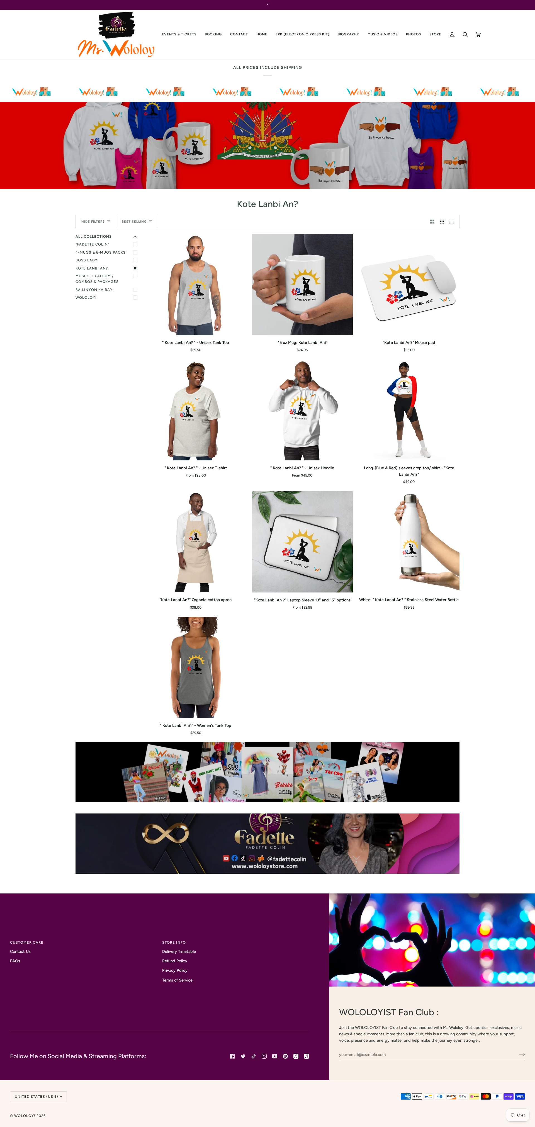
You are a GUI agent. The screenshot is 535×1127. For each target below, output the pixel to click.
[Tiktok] (253, 1056)
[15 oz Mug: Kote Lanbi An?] (302, 284)
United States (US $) (36, 1096)
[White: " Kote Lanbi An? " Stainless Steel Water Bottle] (408, 541)
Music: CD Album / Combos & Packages (97, 279)
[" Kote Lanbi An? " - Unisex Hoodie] (302, 409)
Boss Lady (87, 260)
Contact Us (20, 951)
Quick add (196, 328)
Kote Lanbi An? (92, 268)
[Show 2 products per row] (432, 221)
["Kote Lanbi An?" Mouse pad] (408, 284)
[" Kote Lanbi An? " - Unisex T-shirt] (195, 409)
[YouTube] (274, 1056)
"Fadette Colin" (92, 244)
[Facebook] (232, 1056)
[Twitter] (242, 1056)
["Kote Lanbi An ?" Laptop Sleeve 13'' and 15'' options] (302, 541)
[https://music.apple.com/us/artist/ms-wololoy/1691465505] (295, 1056)
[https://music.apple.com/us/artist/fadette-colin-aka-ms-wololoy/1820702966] (306, 1056)
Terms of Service (177, 980)
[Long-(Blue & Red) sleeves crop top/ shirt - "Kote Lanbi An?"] (408, 409)
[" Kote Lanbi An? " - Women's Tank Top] (195, 667)
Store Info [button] (174, 942)
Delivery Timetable (179, 951)
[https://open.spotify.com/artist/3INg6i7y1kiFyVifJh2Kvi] (285, 1056)
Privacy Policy (175, 970)
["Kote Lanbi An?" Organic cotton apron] (195, 541)
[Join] (517, 1054)
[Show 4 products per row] (453, 221)
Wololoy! (86, 297)
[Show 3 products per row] (442, 221)
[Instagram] (264, 1056)
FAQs (15, 960)
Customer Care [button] (26, 942)
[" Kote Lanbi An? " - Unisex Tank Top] (195, 284)
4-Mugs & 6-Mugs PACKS (101, 252)
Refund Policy (174, 960)
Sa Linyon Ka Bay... (96, 290)
